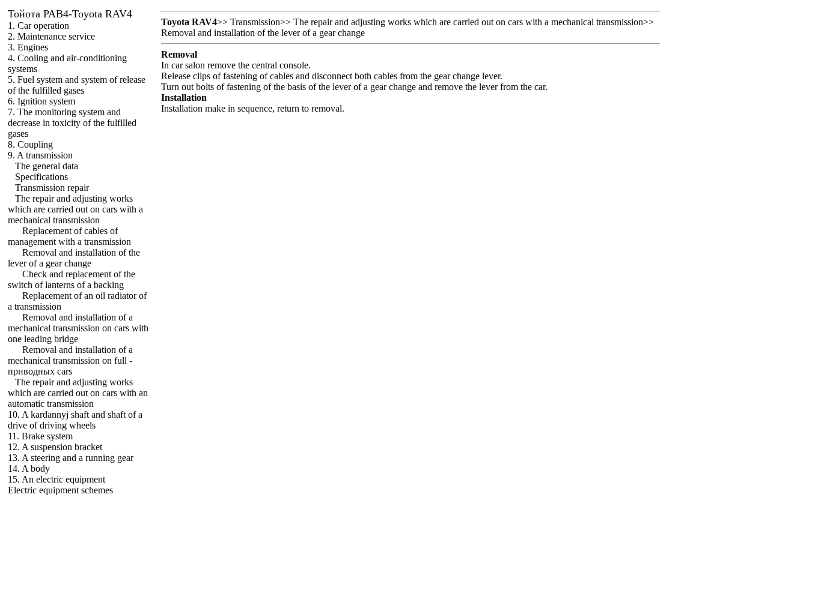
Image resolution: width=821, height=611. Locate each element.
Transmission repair (52, 187)
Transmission (255, 22)
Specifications (41, 177)
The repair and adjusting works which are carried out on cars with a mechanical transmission (75, 209)
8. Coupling (30, 144)
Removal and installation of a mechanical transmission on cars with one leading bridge (78, 328)
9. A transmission (40, 155)
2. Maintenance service (51, 36)
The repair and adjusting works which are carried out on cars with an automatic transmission (78, 393)
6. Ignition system (41, 101)
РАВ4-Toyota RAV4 (70, 14)
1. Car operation (38, 25)
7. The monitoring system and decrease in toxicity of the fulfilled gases (72, 123)
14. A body (29, 468)
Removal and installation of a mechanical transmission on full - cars (70, 360)
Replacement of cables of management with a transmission (69, 236)
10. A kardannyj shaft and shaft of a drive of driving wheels (75, 419)
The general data (46, 166)
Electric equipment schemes (60, 490)
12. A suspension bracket (55, 447)
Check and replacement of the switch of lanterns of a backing (71, 279)
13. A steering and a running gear (70, 458)
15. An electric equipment (56, 479)
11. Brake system (40, 436)
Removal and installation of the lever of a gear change (74, 257)
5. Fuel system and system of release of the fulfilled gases (76, 84)
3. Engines (28, 47)
